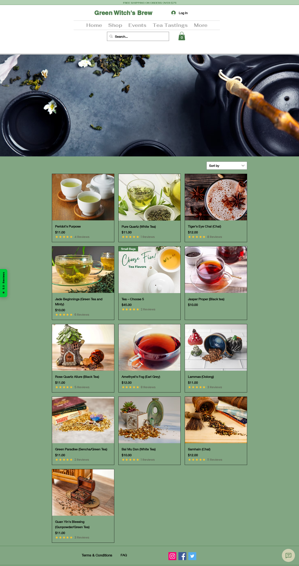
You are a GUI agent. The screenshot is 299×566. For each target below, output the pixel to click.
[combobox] (226, 166)
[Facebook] (182, 556)
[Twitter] (192, 556)
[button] (115, 25)
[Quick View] (83, 197)
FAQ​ (124, 555)
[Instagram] (172, 556)
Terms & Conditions (97, 555)
